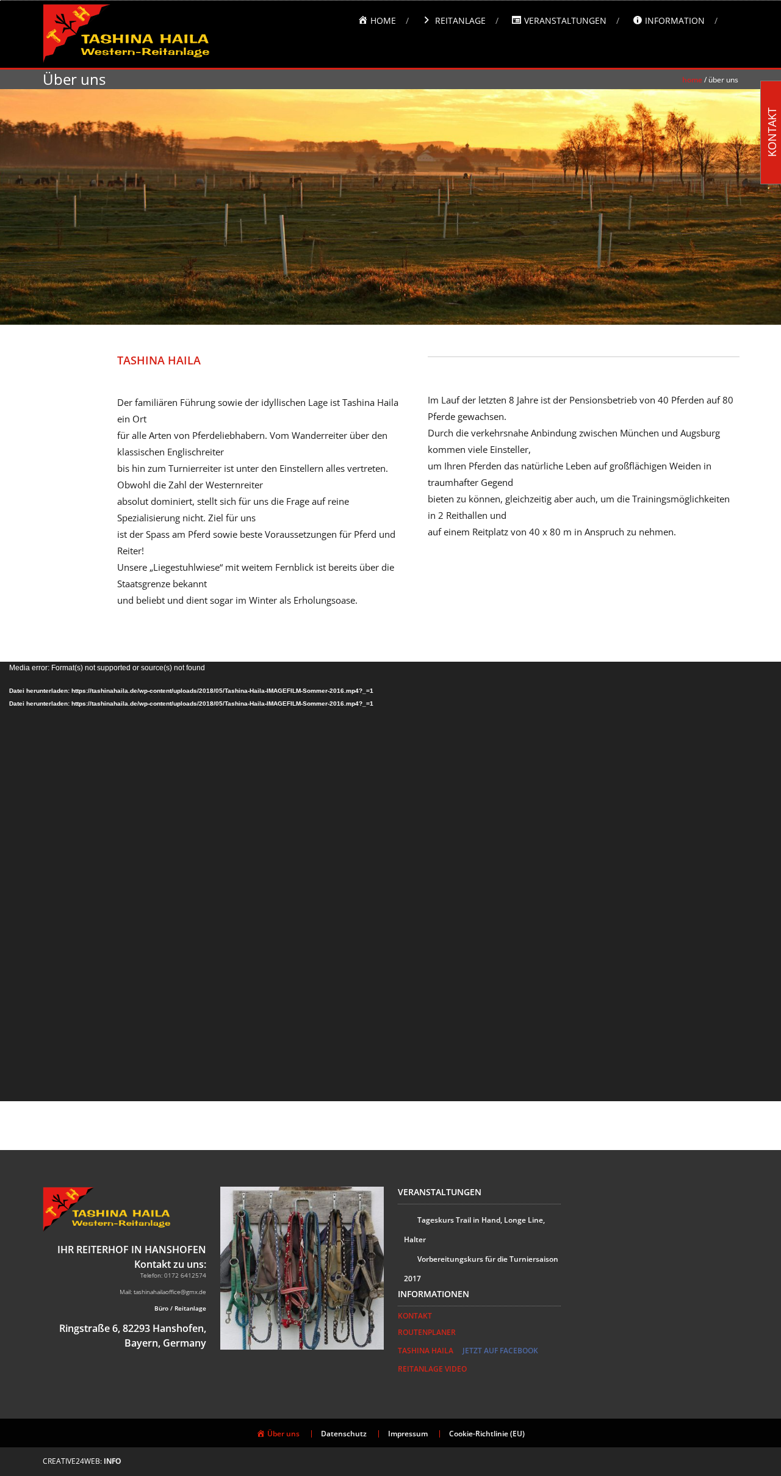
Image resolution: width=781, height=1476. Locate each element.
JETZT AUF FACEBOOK (500, 1350)
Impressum (408, 1434)
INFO (112, 1461)
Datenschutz (344, 1434)
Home (692, 79)
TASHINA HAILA (425, 1350)
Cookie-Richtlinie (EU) (487, 1434)
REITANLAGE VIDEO (432, 1369)
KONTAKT (415, 1316)
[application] (390, 881)
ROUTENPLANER (427, 1332)
